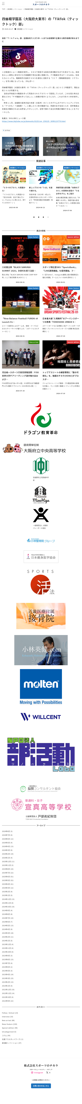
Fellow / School (8, 1013)
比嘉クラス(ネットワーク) (11, 1039)
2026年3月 (6, 850)
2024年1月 (6, 941)
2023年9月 (6, 956)
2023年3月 (6, 978)
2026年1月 (6, 858)
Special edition (8, 1028)
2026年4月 (6, 846)
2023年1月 (6, 986)
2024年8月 (6, 914)
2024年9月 (6, 910)
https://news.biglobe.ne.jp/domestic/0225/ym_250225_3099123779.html (34, 121)
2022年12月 (6, 989)
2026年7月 (6, 835)
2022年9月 (6, 1001)
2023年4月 (6, 974)
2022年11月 (6, 993)
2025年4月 (6, 884)
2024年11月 (6, 903)
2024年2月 (6, 937)
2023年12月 (6, 944)
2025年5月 (6, 880)
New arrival (6, 1020)
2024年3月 (6, 933)
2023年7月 (6, 963)
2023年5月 (6, 971)
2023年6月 (6, 967)
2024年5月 (6, 925)
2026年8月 (6, 831)
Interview (5, 1017)
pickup (7, 130)
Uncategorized (8, 1032)
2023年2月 (6, 982)
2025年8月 (6, 869)
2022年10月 (6, 997)
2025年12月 (6, 861)
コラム (4, 1035)
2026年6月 (6, 839)
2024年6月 (6, 922)
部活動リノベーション (25, 29)
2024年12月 (6, 899)
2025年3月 (6, 888)
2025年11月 (6, 865)
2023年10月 (6, 952)
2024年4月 (6, 929)
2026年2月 (6, 854)
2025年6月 (6, 877)
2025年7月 (6, 873)
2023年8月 (6, 959)
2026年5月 (6, 843)
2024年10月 (6, 907)
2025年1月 (6, 895)
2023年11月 (6, 948)
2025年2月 (6, 892)
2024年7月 (6, 918)
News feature (7, 1024)
